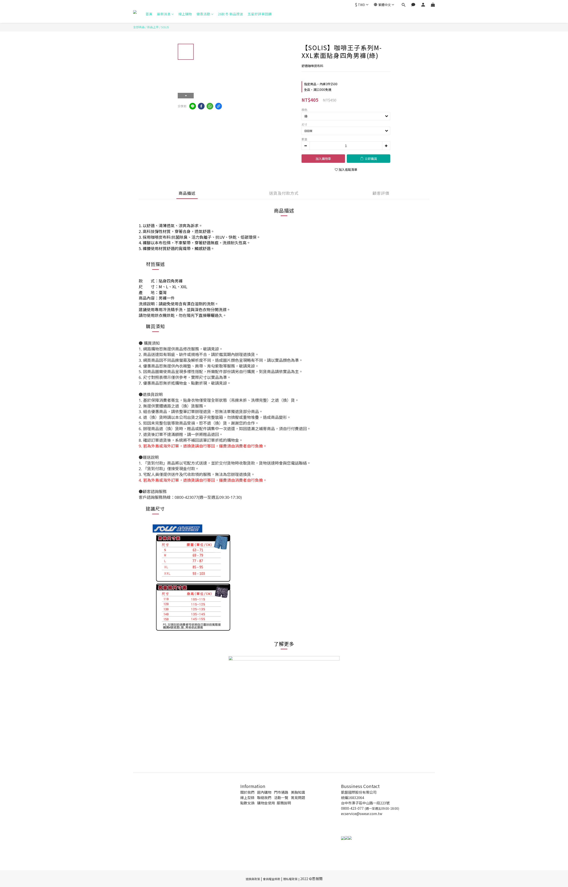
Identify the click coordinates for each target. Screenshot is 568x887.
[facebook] (201, 106)
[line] (192, 106)
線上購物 (185, 14)
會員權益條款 (271, 879)
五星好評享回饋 (260, 14)
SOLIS (165, 27)
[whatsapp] (210, 106)
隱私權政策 (290, 879)
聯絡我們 (264, 797)
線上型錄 (247, 797)
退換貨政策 (253, 879)
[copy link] (218, 106)
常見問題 (298, 797)
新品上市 (153, 27)
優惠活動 (203, 14)
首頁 (149, 14)
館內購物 (264, 792)
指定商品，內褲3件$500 (320, 84)
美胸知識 (298, 792)
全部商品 (139, 27)
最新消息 (164, 14)
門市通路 (281, 792)
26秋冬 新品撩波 (230, 14)
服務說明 (284, 802)
